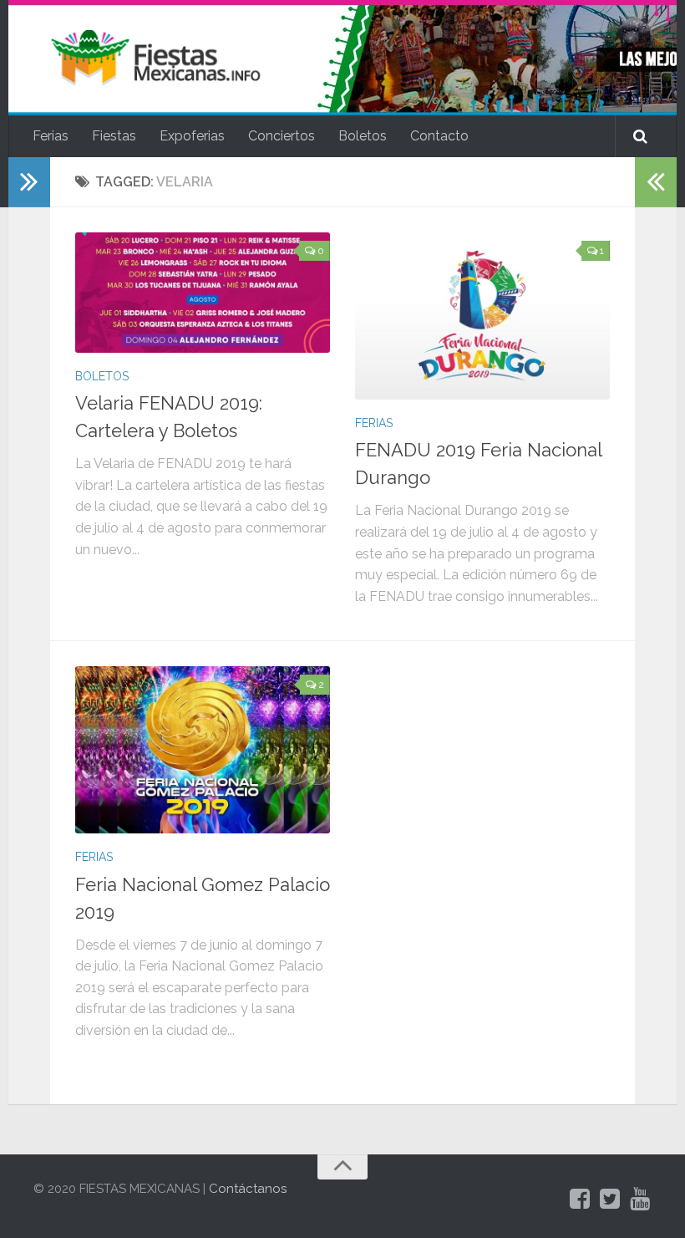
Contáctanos (248, 1188)
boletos (102, 376)
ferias (374, 423)
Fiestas (114, 136)
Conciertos (281, 136)
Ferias (50, 136)
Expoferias (192, 136)
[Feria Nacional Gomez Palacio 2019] (202, 749)
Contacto (439, 136)
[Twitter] (610, 1199)
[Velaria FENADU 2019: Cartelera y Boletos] (202, 292)
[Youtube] (640, 1199)
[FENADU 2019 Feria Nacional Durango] (482, 316)
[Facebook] (579, 1199)
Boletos (362, 136)
